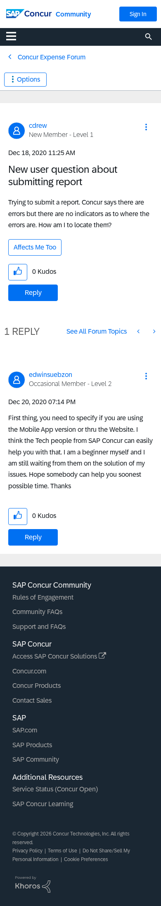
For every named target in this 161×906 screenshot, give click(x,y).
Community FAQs (37, 611)
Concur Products (36, 685)
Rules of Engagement (42, 597)
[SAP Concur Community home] (29, 13)
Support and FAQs (39, 626)
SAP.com (24, 730)
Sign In (138, 14)
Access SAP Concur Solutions (55, 656)
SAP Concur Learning (42, 803)
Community (73, 14)
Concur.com (29, 671)
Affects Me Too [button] (35, 247)
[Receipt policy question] (153, 331)
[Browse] (15, 36)
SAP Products (32, 744)
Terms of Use (62, 851)
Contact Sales (32, 700)
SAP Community (35, 759)
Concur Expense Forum (51, 57)
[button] (146, 127)
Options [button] (28, 79)
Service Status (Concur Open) (55, 789)
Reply (33, 292)
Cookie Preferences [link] (86, 859)
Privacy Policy (27, 851)
